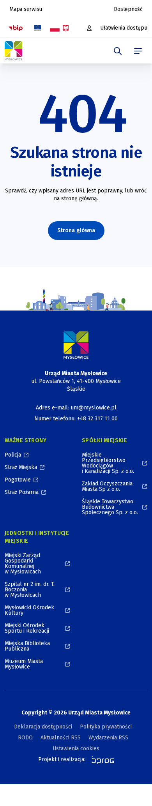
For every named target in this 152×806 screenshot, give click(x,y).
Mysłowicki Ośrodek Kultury (29, 610)
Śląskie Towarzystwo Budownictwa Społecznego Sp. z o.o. (110, 507)
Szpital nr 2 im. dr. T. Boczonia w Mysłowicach (30, 589)
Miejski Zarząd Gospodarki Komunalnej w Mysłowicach (23, 563)
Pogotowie (18, 479)
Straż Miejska (21, 467)
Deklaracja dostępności (43, 726)
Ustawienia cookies (76, 748)
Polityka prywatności (106, 726)
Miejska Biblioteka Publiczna (27, 646)
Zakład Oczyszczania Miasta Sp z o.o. (107, 486)
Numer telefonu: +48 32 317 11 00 (76, 418)
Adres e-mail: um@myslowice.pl (76, 407)
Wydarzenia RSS (108, 737)
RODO (25, 737)
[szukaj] (117, 51)
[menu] (138, 51)
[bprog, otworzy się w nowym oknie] (100, 759)
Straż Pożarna (22, 492)
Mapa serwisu (25, 9)
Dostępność (128, 9)
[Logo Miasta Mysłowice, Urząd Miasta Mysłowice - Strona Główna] (76, 345)
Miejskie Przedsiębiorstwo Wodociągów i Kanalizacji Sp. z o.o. (108, 463)
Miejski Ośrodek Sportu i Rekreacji (27, 628)
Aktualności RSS (61, 737)
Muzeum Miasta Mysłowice (24, 664)
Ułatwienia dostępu (123, 28)
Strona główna (76, 230)
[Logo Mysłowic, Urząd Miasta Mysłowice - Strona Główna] (13, 50)
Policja (13, 455)
